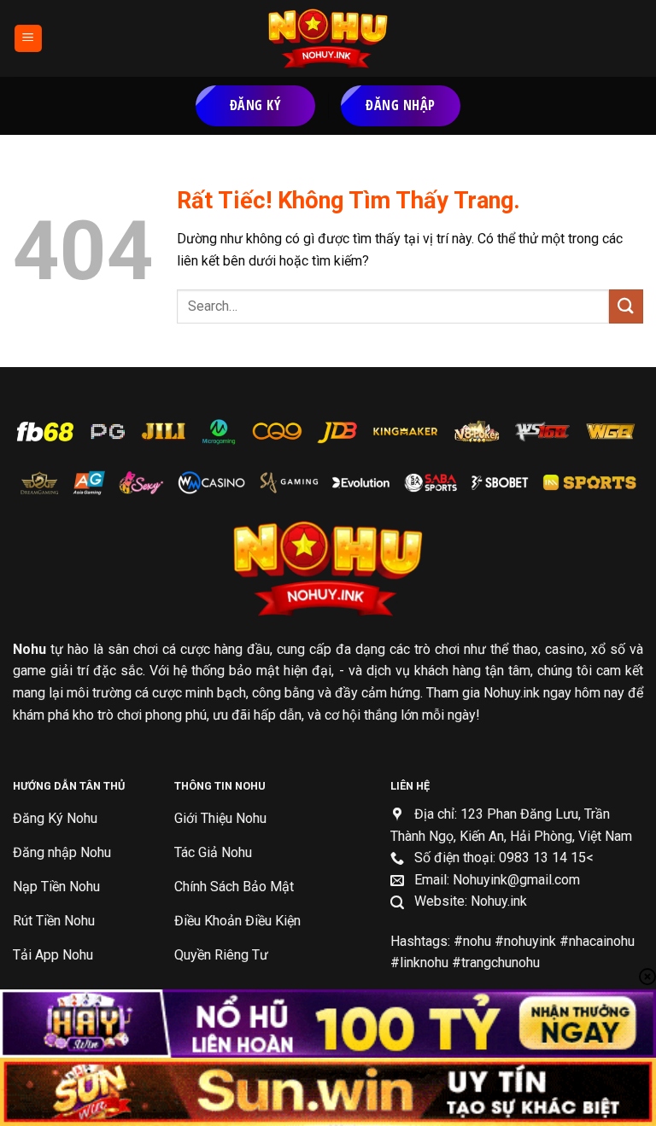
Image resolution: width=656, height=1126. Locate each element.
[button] (28, 39)
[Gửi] (626, 306)
